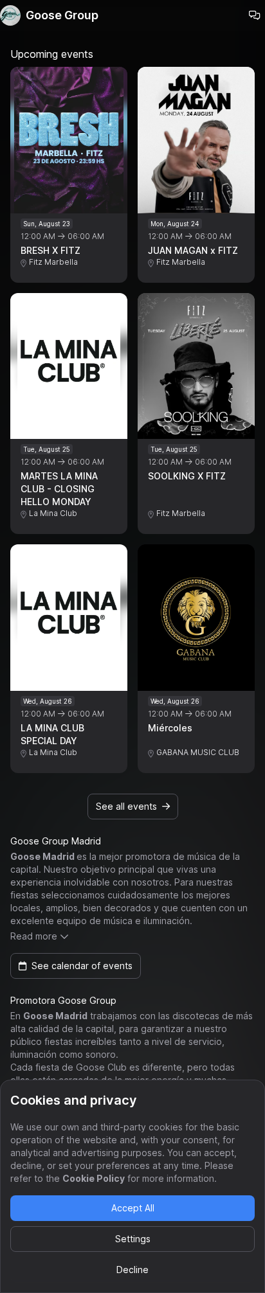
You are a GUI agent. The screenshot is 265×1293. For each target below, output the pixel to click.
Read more (33, 936)
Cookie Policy (93, 1178)
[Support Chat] (254, 15)
